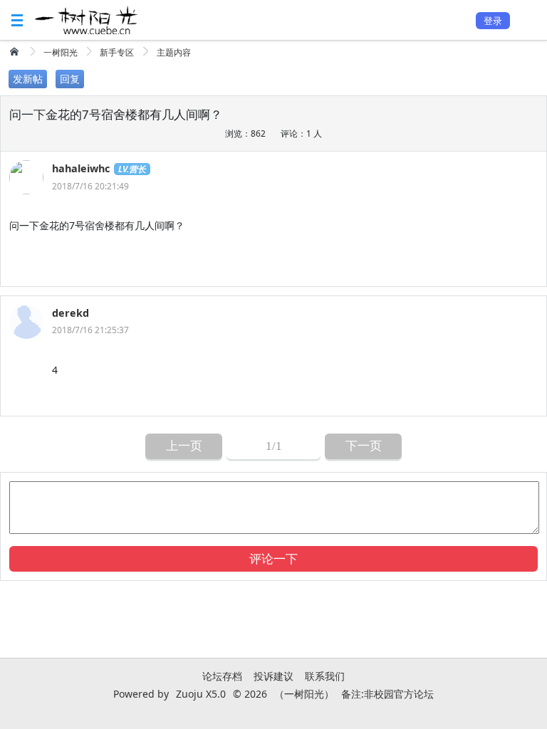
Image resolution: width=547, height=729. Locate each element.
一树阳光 (60, 52)
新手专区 (117, 52)
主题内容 (174, 52)
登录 (493, 20)
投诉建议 (273, 676)
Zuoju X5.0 (201, 694)
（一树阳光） (304, 694)
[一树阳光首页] (15, 51)
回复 (70, 78)
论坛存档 (222, 676)
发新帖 (28, 78)
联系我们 (325, 676)
